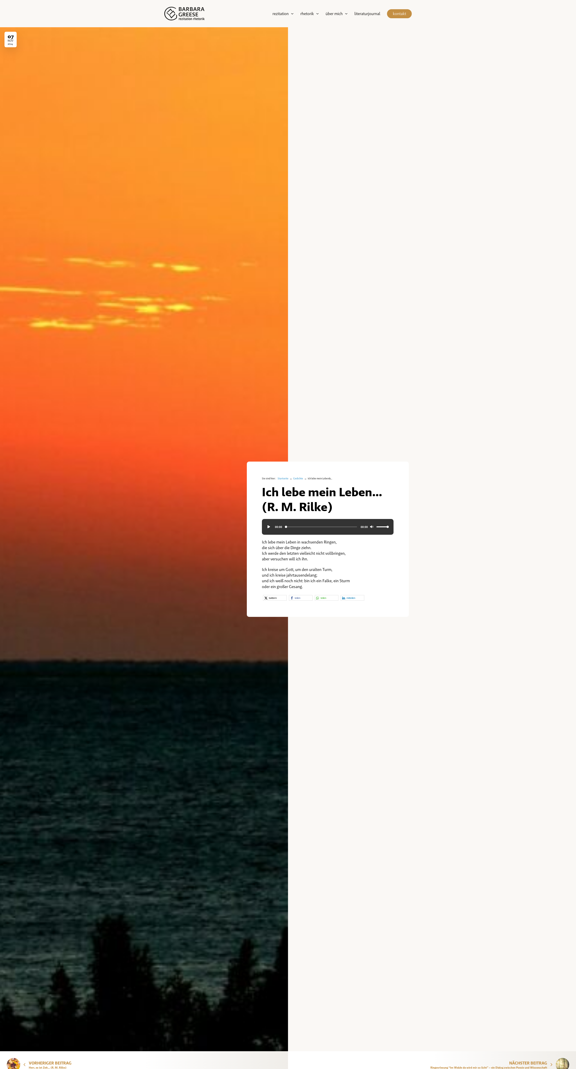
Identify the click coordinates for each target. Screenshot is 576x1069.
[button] (275, 598)
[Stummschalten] (371, 527)
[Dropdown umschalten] (292, 13)
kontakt (399, 13)
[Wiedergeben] (269, 527)
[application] (327, 526)
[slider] (382, 526)
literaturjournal (367, 13)
